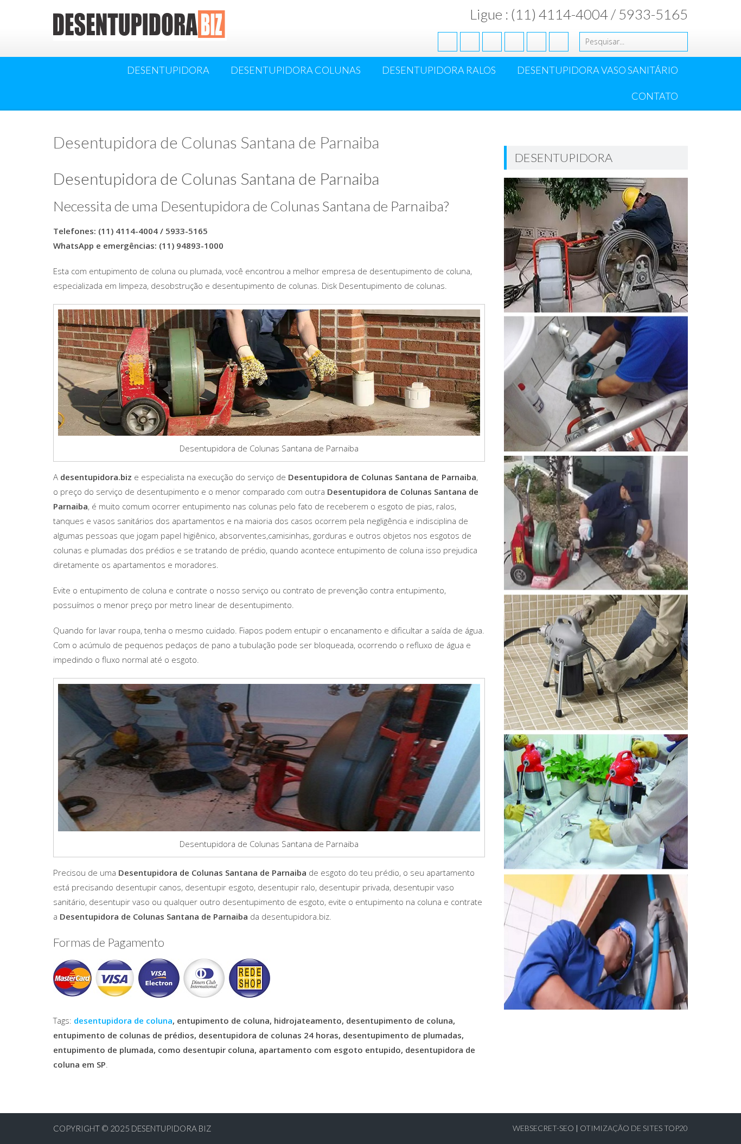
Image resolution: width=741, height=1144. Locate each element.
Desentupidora (168, 70)
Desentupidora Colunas (296, 70)
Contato (654, 96)
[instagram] (536, 41)
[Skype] (558, 41)
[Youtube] (492, 41)
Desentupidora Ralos (439, 70)
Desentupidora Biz (171, 1128)
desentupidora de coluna (123, 1020)
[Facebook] (447, 41)
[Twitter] (470, 41)
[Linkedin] (514, 41)
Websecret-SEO (543, 1128)
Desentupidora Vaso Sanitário (597, 70)
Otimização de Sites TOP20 (634, 1128)
